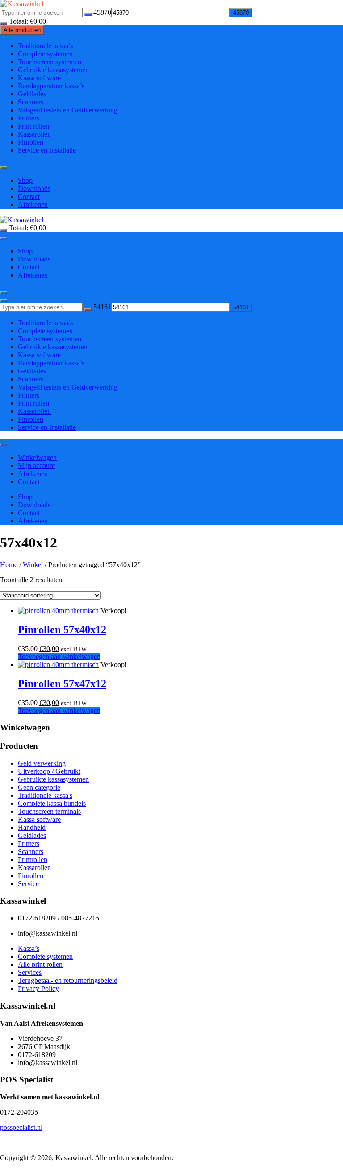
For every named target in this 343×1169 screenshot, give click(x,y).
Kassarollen (34, 134)
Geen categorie (39, 787)
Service (28, 883)
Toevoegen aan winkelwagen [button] (59, 656)
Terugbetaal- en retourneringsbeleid (67, 980)
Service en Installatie (47, 150)
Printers (28, 118)
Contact (29, 196)
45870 (102, 12)
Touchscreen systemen (49, 62)
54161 (102, 307)
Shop (25, 180)
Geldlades (32, 94)
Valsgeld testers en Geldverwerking (67, 110)
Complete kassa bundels (52, 803)
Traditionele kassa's (45, 795)
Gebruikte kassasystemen (53, 70)
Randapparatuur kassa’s (51, 86)
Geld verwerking (42, 763)
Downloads (34, 188)
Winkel (33, 564)
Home (8, 564)
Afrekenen (33, 204)
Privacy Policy (38, 988)
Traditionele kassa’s (45, 46)
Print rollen (33, 126)
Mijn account (36, 465)
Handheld (32, 827)
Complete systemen (45, 54)
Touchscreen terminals (49, 811)
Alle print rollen (40, 964)
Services (30, 972)
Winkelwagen (37, 457)
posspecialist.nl (21, 1127)
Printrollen (32, 859)
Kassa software (39, 78)
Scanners (30, 102)
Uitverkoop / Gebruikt (49, 771)
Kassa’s (28, 948)
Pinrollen (30, 142)
